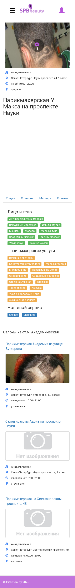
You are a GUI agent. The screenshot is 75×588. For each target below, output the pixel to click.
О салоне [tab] (27, 198)
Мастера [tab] (45, 198)
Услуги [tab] (10, 198)
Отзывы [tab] (62, 198)
